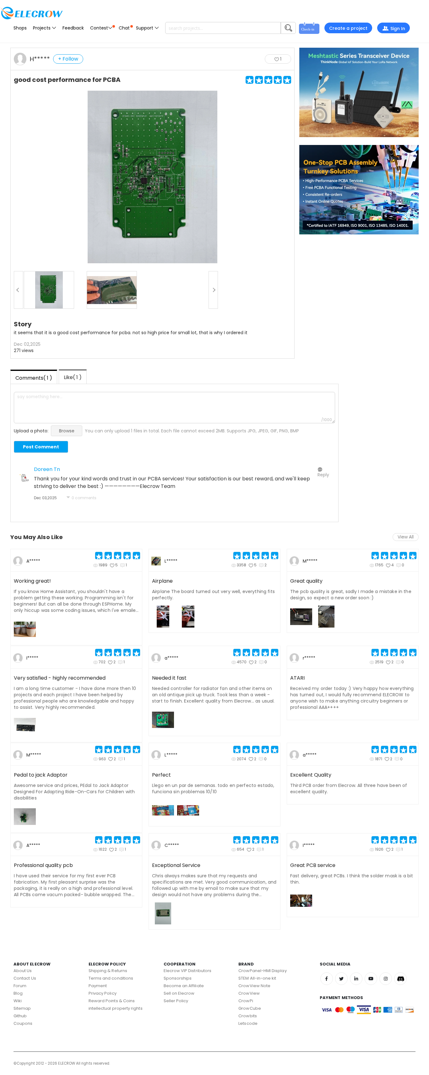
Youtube (371, 978)
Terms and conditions (111, 978)
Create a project (348, 28)
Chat (124, 28)
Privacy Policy (103, 993)
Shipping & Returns (108, 971)
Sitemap (22, 1008)
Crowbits (247, 1016)
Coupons (23, 1023)
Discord (400, 978)
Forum (20, 986)
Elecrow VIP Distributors (188, 971)
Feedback (73, 28)
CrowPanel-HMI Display (262, 971)
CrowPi (245, 1001)
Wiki (18, 1001)
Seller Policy (176, 1001)
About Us (23, 971)
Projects (42, 28)
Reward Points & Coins (112, 1001)
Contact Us (25, 978)
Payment (98, 986)
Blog (18, 993)
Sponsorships (178, 978)
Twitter (341, 978)
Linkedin (356, 978)
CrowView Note (254, 986)
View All (406, 537)
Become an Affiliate (184, 986)
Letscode (248, 1023)
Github (20, 1016)
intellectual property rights (116, 1008)
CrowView (249, 993)
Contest (99, 28)
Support (145, 28)
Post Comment (41, 447)
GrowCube (249, 1008)
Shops (20, 28)
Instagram (385, 978)
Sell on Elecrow (179, 993)
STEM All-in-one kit (257, 978)
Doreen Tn (47, 469)
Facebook (326, 978)
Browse (66, 431)
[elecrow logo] (31, 12)
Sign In (397, 28)
